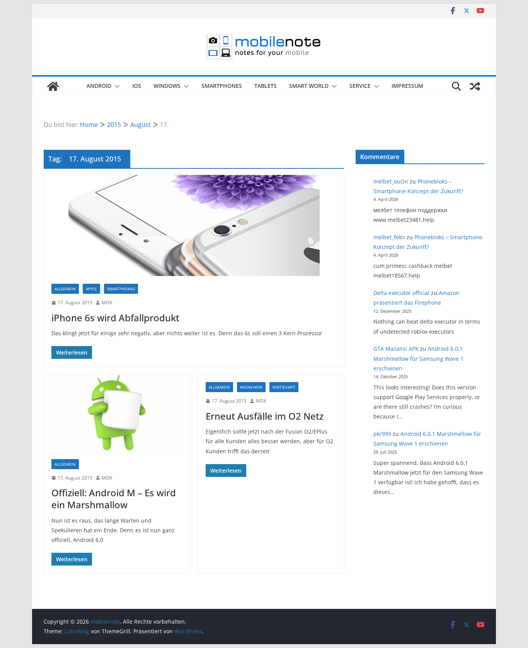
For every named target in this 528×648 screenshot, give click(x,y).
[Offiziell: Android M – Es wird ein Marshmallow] (117, 412)
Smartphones (221, 85)
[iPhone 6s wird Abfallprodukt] (194, 225)
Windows (167, 85)
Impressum (407, 85)
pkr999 (382, 433)
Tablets (265, 85)
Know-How (251, 387)
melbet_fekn (389, 237)
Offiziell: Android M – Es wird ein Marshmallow (113, 498)
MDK (107, 302)
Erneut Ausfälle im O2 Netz (265, 416)
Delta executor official (401, 293)
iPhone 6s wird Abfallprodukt (115, 317)
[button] (115, 86)
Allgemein (65, 288)
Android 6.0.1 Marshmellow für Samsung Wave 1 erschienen (418, 358)
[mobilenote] (53, 86)
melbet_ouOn (390, 181)
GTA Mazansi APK (396, 348)
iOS (136, 85)
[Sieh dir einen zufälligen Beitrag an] (475, 86)
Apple (91, 288)
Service (360, 85)
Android (99, 85)
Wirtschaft (284, 387)
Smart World (309, 85)
